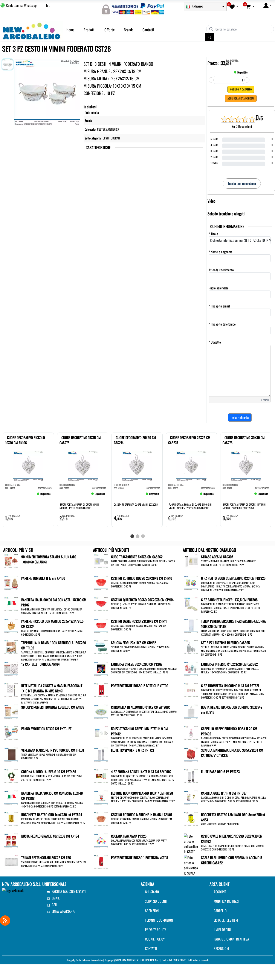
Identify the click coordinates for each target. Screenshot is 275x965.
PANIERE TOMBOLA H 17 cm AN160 (43, 578)
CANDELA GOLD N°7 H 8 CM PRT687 (223, 793)
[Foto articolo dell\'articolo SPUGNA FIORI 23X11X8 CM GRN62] (101, 646)
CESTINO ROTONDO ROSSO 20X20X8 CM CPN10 (141, 578)
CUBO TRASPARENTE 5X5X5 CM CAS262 (137, 556)
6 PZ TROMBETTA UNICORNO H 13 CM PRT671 (230, 685)
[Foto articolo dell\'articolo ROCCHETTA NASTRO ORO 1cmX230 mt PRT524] (11, 818)
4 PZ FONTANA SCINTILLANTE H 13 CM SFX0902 (141, 771)
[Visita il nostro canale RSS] (5, 920)
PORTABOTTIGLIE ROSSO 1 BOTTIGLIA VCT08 (139, 857)
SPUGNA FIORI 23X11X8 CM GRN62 (133, 642)
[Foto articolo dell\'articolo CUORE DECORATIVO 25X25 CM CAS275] (191, 466)
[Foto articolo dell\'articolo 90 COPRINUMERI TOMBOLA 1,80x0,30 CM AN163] (11, 711)
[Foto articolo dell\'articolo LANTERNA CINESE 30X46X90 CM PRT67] (101, 668)
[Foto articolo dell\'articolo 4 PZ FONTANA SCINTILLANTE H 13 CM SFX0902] (101, 775)
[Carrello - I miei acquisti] (250, 6)
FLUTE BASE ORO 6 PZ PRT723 (220, 771)
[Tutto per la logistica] (31, 30)
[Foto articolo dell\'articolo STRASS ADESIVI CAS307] (191, 560)
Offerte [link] (109, 29)
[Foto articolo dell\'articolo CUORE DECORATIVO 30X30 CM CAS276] (246, 466)
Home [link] (70, 29)
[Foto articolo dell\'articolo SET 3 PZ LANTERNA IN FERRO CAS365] (191, 646)
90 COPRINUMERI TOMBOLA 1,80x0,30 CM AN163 (52, 707)
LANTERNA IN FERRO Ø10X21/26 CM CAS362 (229, 664)
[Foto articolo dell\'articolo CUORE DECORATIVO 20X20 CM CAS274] (137, 466)
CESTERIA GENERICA (108, 129)
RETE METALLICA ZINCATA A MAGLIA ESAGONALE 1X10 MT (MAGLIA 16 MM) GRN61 (51, 688)
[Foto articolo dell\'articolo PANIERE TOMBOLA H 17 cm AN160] (11, 582)
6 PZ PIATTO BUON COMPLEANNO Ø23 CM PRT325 (233, 578)
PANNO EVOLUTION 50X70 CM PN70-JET (46, 728)
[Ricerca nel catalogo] (209, 37)
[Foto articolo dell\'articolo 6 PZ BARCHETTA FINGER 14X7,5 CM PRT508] (191, 603)
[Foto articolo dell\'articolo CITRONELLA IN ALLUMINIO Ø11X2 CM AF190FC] (101, 711)
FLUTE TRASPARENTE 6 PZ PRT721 (132, 750)
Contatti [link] (148, 29)
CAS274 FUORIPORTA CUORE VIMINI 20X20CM (136, 504)
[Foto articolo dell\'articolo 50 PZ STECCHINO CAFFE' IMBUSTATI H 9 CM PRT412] (101, 732)
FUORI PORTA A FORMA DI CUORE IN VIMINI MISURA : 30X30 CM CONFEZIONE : (244, 506)
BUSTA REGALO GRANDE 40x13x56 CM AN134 (50, 836)
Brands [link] (128, 29)
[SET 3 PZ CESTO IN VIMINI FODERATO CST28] (47, 91)
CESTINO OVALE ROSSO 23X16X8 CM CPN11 (139, 621)
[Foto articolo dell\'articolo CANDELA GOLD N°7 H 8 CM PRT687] (191, 797)
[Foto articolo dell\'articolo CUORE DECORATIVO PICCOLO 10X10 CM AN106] (28, 466)
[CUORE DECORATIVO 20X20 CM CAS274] (120, 495)
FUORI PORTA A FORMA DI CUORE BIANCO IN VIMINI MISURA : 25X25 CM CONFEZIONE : (189, 506)
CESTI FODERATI (111, 138)
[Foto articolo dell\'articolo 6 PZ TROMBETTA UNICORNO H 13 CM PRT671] (191, 689)
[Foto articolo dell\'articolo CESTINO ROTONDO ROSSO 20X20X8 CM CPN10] (101, 582)
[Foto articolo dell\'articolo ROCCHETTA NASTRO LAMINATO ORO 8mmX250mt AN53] (191, 818)
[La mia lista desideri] (234, 6)
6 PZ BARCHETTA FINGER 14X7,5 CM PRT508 (229, 599)
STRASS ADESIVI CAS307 (217, 556)
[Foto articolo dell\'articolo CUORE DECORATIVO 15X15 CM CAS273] (83, 466)
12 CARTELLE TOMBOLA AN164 (40, 664)
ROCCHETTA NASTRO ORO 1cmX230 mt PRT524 (51, 814)
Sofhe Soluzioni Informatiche (89, 960)
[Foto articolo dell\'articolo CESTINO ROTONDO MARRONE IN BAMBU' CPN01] (101, 818)
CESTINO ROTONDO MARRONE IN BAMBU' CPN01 (141, 814)
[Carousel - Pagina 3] (143, 536)
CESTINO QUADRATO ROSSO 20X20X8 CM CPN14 (142, 599)
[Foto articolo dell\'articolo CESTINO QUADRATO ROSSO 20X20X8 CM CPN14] (101, 603)
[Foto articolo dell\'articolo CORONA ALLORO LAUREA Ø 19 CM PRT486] (11, 775)
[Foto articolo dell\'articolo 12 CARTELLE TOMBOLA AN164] (11, 668)
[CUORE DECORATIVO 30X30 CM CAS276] (229, 495)
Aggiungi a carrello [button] (241, 89)
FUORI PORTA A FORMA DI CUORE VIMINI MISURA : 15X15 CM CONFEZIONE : (79, 506)
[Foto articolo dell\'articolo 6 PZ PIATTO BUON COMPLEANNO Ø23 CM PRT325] (191, 582)
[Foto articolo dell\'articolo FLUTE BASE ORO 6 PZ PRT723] (191, 775)
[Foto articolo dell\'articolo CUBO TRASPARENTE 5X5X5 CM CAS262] (101, 560)
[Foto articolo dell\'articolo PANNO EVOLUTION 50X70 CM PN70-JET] (11, 732)
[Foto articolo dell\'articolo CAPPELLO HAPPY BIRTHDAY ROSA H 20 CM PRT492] (191, 732)
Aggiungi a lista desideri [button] (241, 98)
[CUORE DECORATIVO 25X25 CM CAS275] (174, 495)
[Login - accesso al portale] (267, 5)
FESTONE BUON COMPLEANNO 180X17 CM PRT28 (142, 793)
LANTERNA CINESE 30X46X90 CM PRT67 (136, 664)
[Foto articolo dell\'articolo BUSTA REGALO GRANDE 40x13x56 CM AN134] (11, 840)
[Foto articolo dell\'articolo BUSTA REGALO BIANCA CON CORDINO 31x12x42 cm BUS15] (191, 711)
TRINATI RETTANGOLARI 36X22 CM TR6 (46, 857)
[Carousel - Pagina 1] (132, 536)
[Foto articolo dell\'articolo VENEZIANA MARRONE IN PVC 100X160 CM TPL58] (11, 754)
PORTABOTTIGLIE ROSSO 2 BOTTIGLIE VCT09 (139, 685)
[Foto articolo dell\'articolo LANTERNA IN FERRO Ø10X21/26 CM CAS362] (191, 668)
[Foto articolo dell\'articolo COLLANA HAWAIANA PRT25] (101, 840)
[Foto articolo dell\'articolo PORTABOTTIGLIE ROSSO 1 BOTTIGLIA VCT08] (101, 861)
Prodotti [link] (89, 29)
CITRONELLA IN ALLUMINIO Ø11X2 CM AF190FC (140, 707)
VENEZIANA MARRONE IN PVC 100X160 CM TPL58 (52, 750)
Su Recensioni (242, 126)
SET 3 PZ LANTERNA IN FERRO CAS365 (225, 642)
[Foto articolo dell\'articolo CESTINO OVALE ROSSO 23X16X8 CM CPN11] (101, 625)
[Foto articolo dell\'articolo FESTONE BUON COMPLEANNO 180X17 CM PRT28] (101, 797)
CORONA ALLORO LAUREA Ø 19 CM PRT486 (48, 771)
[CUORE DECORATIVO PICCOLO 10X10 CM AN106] (11, 495)
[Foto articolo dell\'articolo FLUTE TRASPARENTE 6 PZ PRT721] (101, 754)
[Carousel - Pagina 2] (137, 536)
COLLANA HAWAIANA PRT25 (129, 836)
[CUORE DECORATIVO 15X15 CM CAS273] (66, 495)
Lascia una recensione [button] (242, 183)
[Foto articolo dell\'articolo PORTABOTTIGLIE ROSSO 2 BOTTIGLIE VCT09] (101, 689)
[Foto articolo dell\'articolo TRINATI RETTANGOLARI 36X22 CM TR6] (11, 861)
